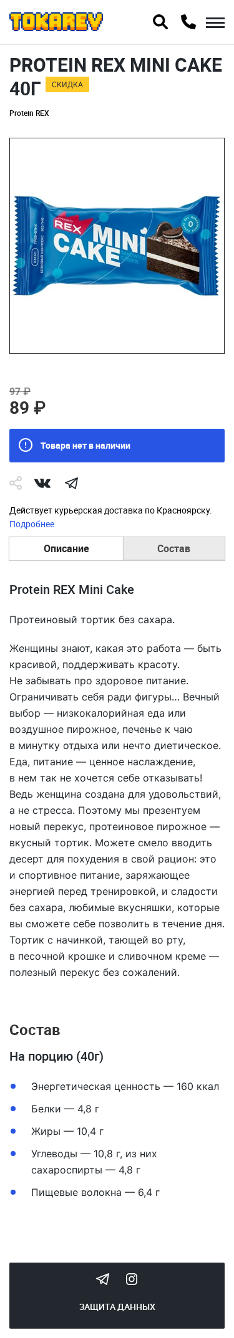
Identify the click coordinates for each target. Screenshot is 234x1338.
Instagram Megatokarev (132, 1279)
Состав (173, 548)
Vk (42, 483)
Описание (66, 548)
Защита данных (117, 1306)
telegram (71, 483)
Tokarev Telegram (103, 1279)
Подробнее (31, 524)
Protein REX (29, 113)
